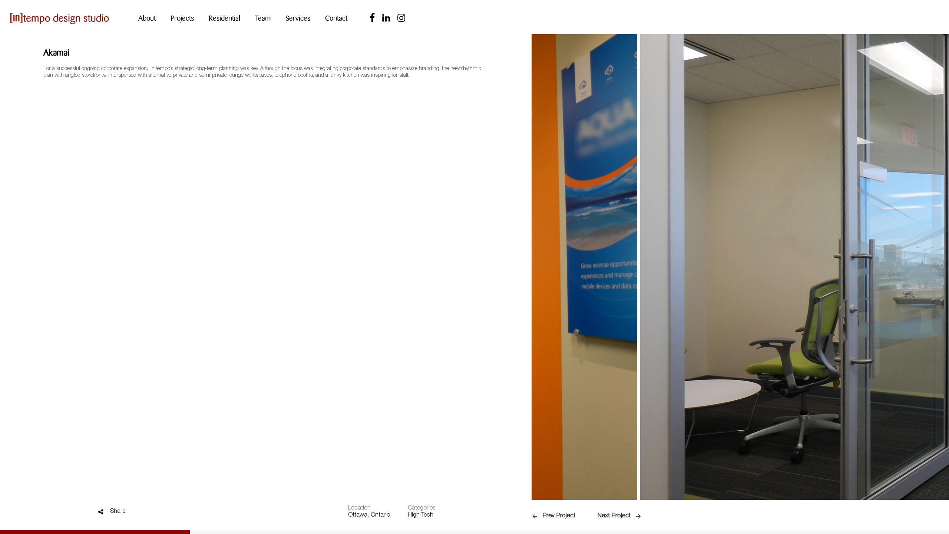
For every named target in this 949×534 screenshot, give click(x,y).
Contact (336, 18)
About (147, 18)
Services (297, 18)
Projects (182, 18)
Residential (224, 18)
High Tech (420, 515)
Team (263, 18)
